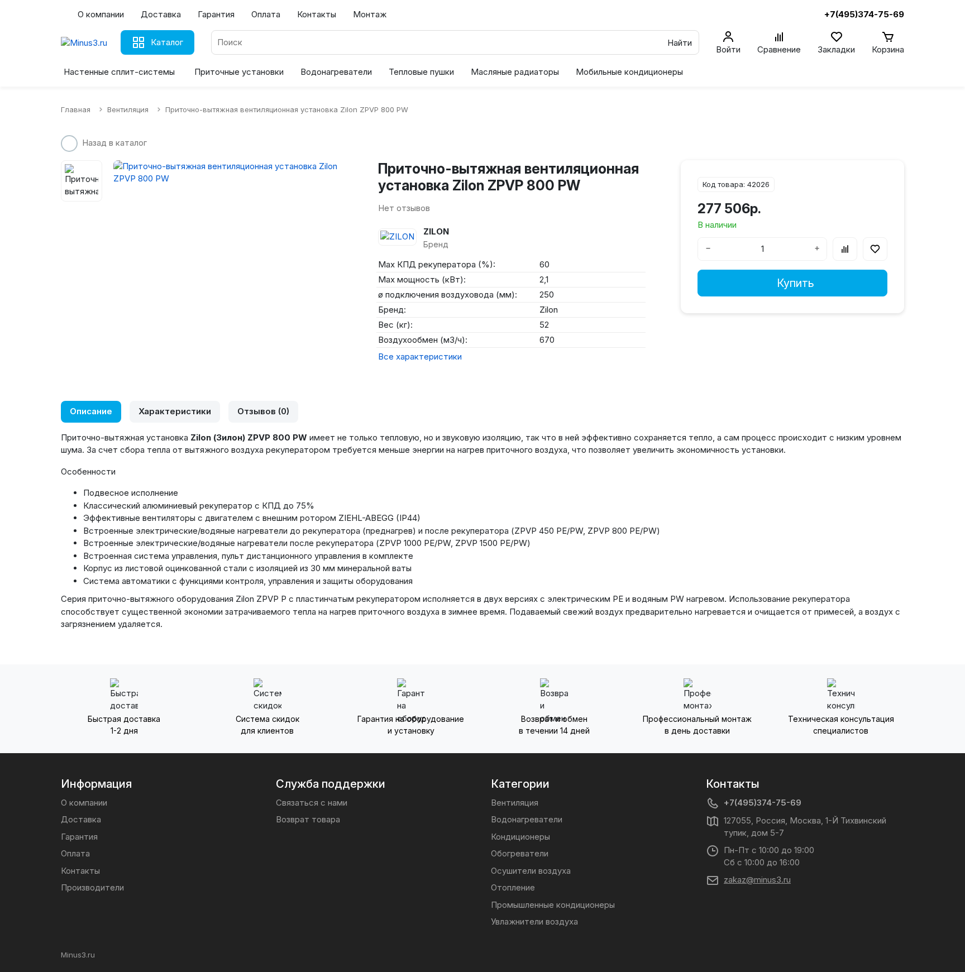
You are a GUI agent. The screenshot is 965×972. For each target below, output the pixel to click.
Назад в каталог (114, 142)
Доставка (161, 14)
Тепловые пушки (421, 71)
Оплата (265, 14)
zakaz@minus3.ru (757, 879)
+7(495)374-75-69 (762, 802)
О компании (101, 14)
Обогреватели (519, 853)
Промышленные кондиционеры (553, 904)
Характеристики (174, 411)
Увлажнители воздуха (534, 921)
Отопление (513, 887)
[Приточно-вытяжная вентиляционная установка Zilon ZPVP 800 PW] (229, 172)
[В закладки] (875, 249)
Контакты (316, 14)
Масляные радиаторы (515, 71)
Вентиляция (514, 802)
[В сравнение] (845, 249)
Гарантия (216, 14)
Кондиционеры (520, 836)
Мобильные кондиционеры (629, 71)
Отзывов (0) (263, 411)
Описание (91, 411)
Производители (92, 887)
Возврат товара (308, 819)
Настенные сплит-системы (119, 71)
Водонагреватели (336, 71)
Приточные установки (239, 71)
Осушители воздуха (531, 870)
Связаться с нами (311, 802)
